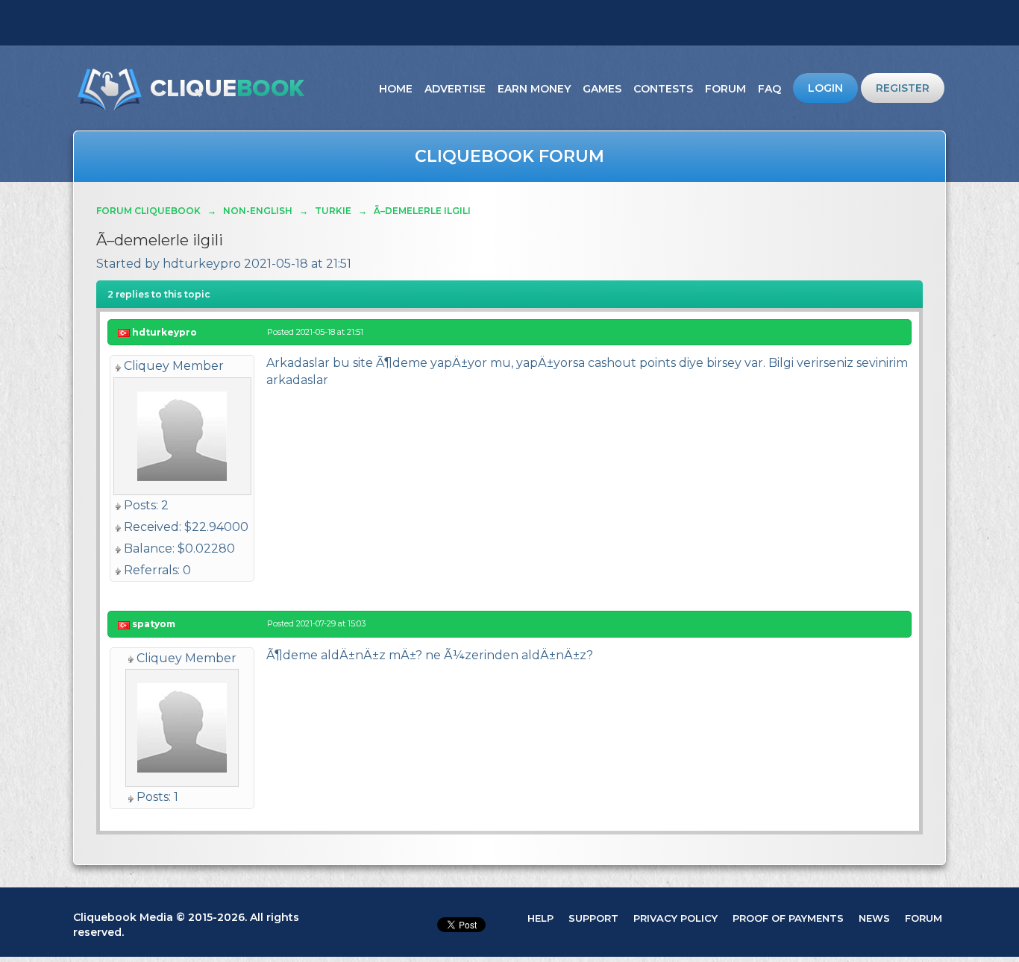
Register (902, 88)
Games (602, 88)
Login (825, 88)
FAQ (769, 88)
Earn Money (534, 88)
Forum (725, 88)
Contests (663, 88)
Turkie (333, 210)
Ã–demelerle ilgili (422, 210)
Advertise (455, 88)
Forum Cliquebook (148, 210)
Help (540, 918)
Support (593, 918)
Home (396, 88)
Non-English (257, 210)
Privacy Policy (675, 918)
